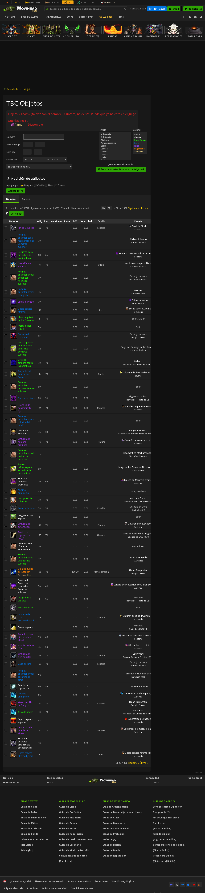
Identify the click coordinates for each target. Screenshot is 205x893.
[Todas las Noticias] (7, 2)
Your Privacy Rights (123, 881)
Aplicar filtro (15, 190)
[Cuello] (115, 157)
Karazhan (135, 293)
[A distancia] (115, 134)
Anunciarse (101, 881)
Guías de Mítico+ (30, 823)
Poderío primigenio (23, 695)
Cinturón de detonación (24, 525)
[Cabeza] (115, 148)
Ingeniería (138, 312)
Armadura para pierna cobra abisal (25, 637)
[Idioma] (201, 17)
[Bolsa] (115, 145)
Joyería (138, 375)
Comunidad (86, 17)
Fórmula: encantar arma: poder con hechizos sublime (26, 277)
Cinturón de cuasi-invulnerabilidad (140, 615)
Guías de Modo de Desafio (74, 850)
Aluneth (20, 124)
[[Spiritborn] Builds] (164, 861)
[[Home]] (21, 9)
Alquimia (138, 483)
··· (92, 2)
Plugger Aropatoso (138, 430)
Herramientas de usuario (49, 881)
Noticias (10, 17)
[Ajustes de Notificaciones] (189, 17)
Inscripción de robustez (25, 500)
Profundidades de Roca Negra (144, 433)
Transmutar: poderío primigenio (139, 693)
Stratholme (137, 510)
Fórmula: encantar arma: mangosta (26, 291)
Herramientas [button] (52, 17)
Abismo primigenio (23, 491)
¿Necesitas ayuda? (20, 881)
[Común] (140, 137)
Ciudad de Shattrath (144, 364)
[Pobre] (140, 134)
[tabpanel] (77, 485)
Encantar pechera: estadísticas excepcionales (25, 743)
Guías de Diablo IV (164, 801)
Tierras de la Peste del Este (138, 399)
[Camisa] (115, 151)
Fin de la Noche (26, 227)
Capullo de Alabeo (138, 686)
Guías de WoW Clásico (116, 801)
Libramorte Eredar (138, 557)
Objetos (28, 89)
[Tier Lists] (65, 861)
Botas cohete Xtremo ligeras (25, 754)
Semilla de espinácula (23, 687)
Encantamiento (138, 303)
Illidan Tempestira (138, 570)
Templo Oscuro (138, 337)
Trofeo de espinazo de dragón (24, 535)
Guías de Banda (29, 833)
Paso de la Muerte (144, 501)
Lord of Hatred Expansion (167, 806)
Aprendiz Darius (138, 498)
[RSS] (199, 884)
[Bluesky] (182, 884)
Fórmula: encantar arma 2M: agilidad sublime (25, 559)
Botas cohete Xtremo (25, 310)
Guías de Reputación (71, 833)
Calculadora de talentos (34, 839)
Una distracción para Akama (138, 263)
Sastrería (138, 229)
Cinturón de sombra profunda (24, 441)
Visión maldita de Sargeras (25, 704)
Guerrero (22, 575)
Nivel (50, 185)
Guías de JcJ (109, 839)
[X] (177, 884)
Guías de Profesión (31, 828)
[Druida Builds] (161, 833)
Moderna (35, 2)
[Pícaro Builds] (161, 850)
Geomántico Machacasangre (138, 452)
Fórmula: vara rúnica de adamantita (25, 546)
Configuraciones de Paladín (168, 844)
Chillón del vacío (138, 239)
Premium (32, 888)
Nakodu (138, 361)
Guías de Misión (68, 828)
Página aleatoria (13, 888)
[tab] (11, 199)
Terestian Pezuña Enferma (138, 673)
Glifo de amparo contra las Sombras (25, 362)
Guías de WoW (29, 801)
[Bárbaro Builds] (162, 828)
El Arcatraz (138, 560)
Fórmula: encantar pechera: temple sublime (26, 387)
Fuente (61, 185)
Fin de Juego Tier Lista (166, 817)
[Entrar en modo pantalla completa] (184, 17)
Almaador (138, 710)
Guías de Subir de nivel (33, 817)
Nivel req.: (11, 151)
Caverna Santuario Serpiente (136, 657)
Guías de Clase (28, 806)
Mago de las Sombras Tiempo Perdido (138, 467)
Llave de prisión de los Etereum (26, 319)
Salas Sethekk (138, 470)
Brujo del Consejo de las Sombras (138, 346)
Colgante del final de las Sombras (24, 374)
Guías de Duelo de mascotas (75, 839)
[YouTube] (193, 884)
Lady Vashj (138, 653)
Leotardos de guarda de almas (25, 730)
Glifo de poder (25, 711)
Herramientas (11, 782)
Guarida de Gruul (136, 537)
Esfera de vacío (26, 301)
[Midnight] (26, 850)
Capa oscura (24, 663)
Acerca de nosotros (79, 881)
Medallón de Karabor (24, 265)
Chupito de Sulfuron (23, 432)
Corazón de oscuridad (24, 336)
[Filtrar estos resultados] (109, 208)
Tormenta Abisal (138, 242)
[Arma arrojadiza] (115, 143)
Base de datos (29, 17)
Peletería (138, 256)
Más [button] (121, 17)
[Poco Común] (140, 140)
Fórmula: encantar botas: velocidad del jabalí (26, 421)
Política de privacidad (54, 888)
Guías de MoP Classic (72, 801)
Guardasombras (26, 398)
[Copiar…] (103, 208)
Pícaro (30, 575)
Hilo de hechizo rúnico (139, 645)
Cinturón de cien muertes (24, 655)
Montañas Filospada (138, 279)
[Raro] (140, 143)
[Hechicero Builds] (163, 855)
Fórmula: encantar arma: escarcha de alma (26, 675)
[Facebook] (188, 884)
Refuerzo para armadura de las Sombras (25, 255)
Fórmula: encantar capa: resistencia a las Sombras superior (26, 240)
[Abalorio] (115, 140)
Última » (144, 208)
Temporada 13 (161, 812)
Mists (84, 2)
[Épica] (140, 145)
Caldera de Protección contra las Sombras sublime (23, 586)
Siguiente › (133, 208)
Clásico (54, 2)
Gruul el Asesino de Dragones (138, 533)
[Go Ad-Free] (106, 17)
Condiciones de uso (81, 888)
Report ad (198, 772)
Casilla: (103, 129)
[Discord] (171, 884)
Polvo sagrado (25, 627)
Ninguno (28, 185)
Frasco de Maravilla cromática (23, 481)
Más (156, 782)
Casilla (40, 185)
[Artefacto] (140, 151)
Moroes (138, 290)
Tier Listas (26, 844)
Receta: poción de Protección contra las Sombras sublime (25, 348)
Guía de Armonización (115, 806)
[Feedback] (195, 17)
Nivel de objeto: (14, 144)
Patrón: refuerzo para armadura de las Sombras (25, 469)
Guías (70, 17)
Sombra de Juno (26, 508)
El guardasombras (138, 396)
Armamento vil (25, 607)
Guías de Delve (28, 812)
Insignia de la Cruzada (24, 599)
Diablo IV (109, 2)
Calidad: (137, 129)
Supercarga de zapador (25, 720)
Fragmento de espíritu (25, 517)
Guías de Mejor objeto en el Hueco (122, 812)
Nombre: (11, 136)
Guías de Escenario (70, 844)
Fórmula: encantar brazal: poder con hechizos (26, 455)
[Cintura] (115, 154)
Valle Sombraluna (138, 266)
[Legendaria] (140, 148)
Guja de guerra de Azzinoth (25, 570)
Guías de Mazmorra (70, 817)
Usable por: (12, 159)
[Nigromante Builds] (164, 839)
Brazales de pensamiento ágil (25, 407)
